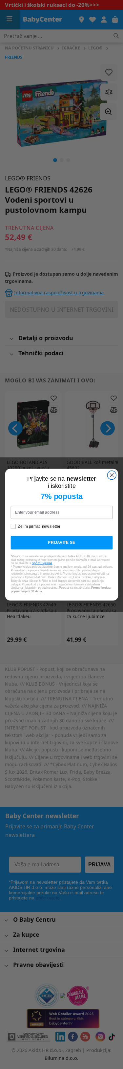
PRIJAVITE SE (61, 542)
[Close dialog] (111, 474)
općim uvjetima (41, 563)
